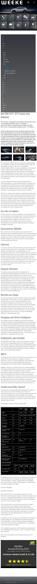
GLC (3, 87)
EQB (4, 55)
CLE (3, 45)
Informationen (7, 68)
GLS (3, 91)
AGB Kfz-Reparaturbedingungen (11, 582)
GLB (3, 84)
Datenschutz (21, 579)
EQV (4, 77)
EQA (4, 52)
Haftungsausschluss (8, 579)
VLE (3, 103)
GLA (3, 82)
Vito (3, 110)
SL (3, 98)
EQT (4, 75)
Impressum (16, 579)
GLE (3, 89)
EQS (4, 64)
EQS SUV (5, 66)
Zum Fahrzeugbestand (9, 73)
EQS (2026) (6, 61)
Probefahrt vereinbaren (10, 71)
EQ (3, 50)
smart (3, 107)
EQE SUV (5, 59)
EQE (4, 57)
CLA (3, 43)
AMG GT (4, 105)
